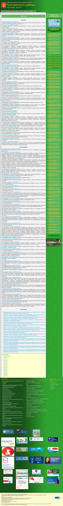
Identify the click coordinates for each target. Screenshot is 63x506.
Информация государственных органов (34, 400)
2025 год (5, 374)
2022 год (5, 370)
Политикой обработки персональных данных (40, 503)
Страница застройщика (7, 402)
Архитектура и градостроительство (33, 382)
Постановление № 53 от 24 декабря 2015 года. (11, 271)
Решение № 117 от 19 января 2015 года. (10, 24)
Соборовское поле (6, 410)
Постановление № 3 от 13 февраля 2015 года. (11, 152)
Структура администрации (7, 391)
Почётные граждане (30, 416)
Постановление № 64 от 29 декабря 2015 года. (11, 299)
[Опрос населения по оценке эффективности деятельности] (53, 441)
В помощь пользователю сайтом (32, 387)
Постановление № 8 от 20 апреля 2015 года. (11, 178)
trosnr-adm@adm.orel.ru (7, 500)
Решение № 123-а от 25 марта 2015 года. (10, 53)
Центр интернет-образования (12, 501)
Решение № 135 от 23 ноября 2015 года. (10, 94)
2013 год (5, 358)
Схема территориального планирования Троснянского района (10, 404)
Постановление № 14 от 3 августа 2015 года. (11, 197)
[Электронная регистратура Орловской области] (54, 26)
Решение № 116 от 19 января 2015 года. (10, 21)
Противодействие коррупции (32, 393)
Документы (52, 387)
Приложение (4, 215)
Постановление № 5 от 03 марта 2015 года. (10, 168)
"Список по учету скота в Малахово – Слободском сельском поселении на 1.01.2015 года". (21, 327)
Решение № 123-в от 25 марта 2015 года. (10, 57)
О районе (4, 383)
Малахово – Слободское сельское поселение (18, 13)
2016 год (5, 361)
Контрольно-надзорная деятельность (33, 403)
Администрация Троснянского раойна (18, 5)
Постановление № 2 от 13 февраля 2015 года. (11, 148)
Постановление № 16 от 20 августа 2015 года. (11, 204)
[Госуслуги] (8, 468)
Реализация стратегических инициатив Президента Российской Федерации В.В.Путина (12, 385)
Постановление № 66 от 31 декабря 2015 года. (11, 302)
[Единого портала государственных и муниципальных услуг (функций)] (22, 433)
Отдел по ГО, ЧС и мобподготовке (9, 406)
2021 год (5, 368)
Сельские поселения (5, 13)
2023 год (5, 371)
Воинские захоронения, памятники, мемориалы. (12, 421)
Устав (2, 496)
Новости (52, 385)
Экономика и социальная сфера (8, 393)
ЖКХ (27, 384)
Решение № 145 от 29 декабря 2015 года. (10, 126)
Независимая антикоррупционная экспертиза (35, 394)
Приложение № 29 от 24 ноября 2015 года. (10, 256)
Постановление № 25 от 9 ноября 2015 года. (11, 245)
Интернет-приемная (54, 384)
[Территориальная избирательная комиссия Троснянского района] (22, 451)
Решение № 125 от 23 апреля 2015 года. (10, 64)
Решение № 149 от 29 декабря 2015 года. (10, 141)
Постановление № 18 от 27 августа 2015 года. (11, 210)
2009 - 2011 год (7, 356)
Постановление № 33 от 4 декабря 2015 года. (11, 265)
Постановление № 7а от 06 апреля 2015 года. (11, 173)
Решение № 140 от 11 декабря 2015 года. (10, 110)
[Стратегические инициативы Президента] (53, 464)
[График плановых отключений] (36, 440)
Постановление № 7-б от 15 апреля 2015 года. (11, 176)
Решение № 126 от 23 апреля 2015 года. (10, 67)
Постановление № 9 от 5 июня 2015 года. (10, 185)
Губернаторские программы (8, 387)
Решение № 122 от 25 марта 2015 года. (10, 44)
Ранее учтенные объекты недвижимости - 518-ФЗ (36, 409)
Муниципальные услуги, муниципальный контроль (12, 399)
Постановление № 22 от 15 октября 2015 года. (11, 236)
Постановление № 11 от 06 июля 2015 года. (11, 188)
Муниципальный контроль (31, 407)
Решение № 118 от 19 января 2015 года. (10, 28)
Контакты (52, 388)
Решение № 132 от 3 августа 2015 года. (10, 84)
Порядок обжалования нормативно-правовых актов (36, 410)
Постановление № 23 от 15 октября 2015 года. (11, 238)
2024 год (5, 373)
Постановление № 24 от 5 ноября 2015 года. (11, 241)
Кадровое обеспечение (7, 397)
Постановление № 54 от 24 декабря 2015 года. (11, 277)
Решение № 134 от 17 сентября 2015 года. (10, 91)
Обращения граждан (30, 388)
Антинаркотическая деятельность (33, 406)
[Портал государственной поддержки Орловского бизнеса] (53, 452)
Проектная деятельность (31, 397)
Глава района (53, 382)
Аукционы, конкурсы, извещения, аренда (34, 391)
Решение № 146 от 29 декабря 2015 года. (10, 131)
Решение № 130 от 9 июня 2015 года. (9, 81)
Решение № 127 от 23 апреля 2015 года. (10, 70)
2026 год (5, 375)
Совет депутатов (5, 400)
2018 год (5, 364)
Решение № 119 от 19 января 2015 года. (10, 32)
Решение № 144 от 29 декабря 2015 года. (10, 121)
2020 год (5, 367)
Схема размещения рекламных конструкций (35, 390)
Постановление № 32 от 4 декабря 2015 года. (11, 260)
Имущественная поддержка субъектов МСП (35, 401)
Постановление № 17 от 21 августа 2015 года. (11, 207)
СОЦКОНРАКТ (29, 404)
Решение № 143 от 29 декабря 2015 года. (10, 115)
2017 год (5, 363)
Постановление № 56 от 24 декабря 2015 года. (11, 288)
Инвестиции (28, 415)
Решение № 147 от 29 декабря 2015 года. (10, 134)
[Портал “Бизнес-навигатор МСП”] (22, 460)
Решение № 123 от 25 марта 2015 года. (10, 49)
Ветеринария (29, 413)
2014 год (5, 360)
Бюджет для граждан (30, 381)
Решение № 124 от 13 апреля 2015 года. (10, 60)
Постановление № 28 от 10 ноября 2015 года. (11, 251)
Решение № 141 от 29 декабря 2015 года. (10, 112)
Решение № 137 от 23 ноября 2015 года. (10, 101)
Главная (52, 381)
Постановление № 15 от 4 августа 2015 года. (11, 200)
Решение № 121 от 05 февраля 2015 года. (10, 41)
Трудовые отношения (6, 420)
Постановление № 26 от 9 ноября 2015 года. (11, 248)
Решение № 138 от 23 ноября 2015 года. (10, 103)
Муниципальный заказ (6, 396)
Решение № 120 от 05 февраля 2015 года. (10, 37)
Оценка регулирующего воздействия (33, 385)
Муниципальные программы (32, 412)
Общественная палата (7, 423)
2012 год (5, 357)
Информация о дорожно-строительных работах (12, 411)
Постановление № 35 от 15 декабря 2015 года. (11, 268)
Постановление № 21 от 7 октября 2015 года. (11, 226)
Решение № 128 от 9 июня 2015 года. (9, 72)
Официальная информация (8, 394)
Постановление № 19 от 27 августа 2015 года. (11, 216)
